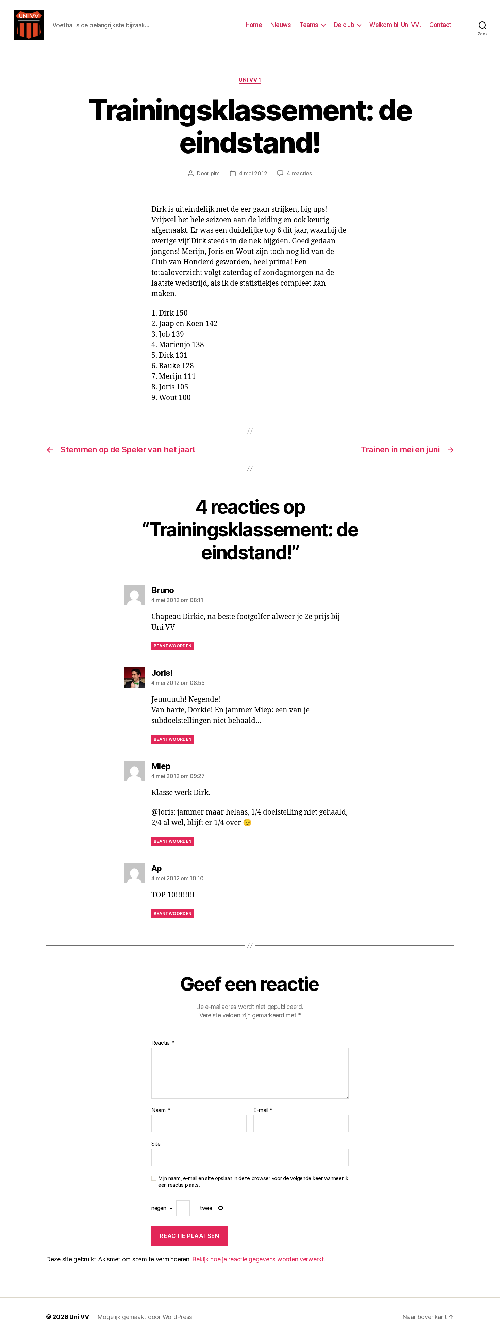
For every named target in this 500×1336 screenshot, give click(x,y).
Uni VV (79, 1316)
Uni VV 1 (250, 80)
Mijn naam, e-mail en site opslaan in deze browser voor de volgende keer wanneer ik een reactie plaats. (253, 1181)
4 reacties (299, 173)
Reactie (162, 1043)
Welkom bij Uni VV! (395, 24)
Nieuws (280, 24)
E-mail (263, 1110)
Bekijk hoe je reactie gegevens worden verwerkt (258, 1259)
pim (215, 173)
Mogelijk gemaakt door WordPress (145, 1316)
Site (156, 1143)
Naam (160, 1110)
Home (254, 24)
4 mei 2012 (253, 173)
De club (344, 24)
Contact (440, 24)
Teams (308, 24)
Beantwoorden (172, 645)
